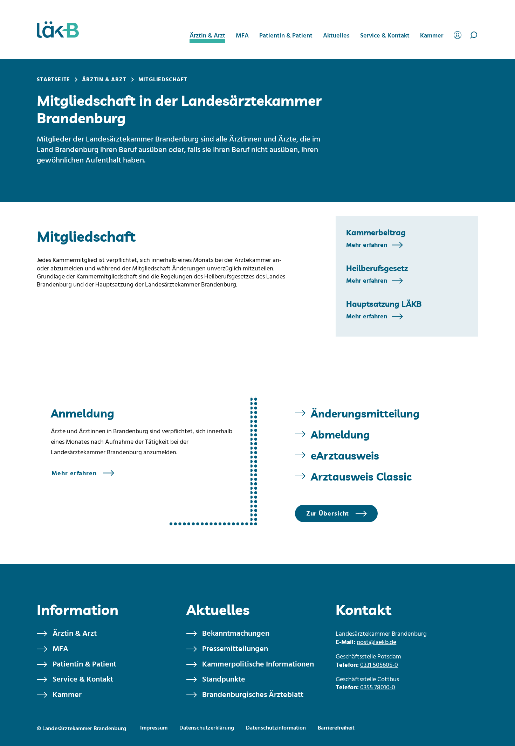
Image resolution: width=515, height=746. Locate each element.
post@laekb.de (376, 642)
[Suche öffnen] (473, 35)
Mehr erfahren (366, 245)
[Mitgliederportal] (459, 34)
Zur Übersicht (327, 514)
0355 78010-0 (377, 688)
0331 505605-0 (379, 665)
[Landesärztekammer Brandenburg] (58, 29)
